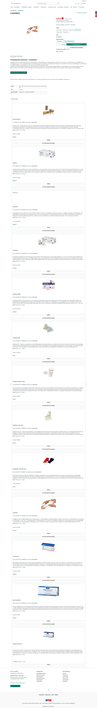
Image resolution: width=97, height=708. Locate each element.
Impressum (41, 694)
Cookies (56, 694)
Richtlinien (65, 681)
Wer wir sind (65, 678)
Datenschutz (48, 694)
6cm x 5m (65, 30)
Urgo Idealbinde (17, 600)
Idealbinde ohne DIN (18, 425)
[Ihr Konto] (78, 3)
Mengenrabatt (40, 679)
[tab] (13, 56)
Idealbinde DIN (16, 337)
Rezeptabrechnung (41, 678)
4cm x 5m (59, 30)
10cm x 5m (77, 30)
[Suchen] (58, 3)
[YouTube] (96, 16)
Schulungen (65, 675)
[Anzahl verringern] (57, 44)
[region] (32, 29)
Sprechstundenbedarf (69, 41)
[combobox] (47, 3)
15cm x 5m (65, 32)
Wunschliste (39, 681)
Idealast (15, 163)
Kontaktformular (21, 682)
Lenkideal (15, 512)
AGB (52, 694)
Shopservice (40, 671)
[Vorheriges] (10, 384)
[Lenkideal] (32, 29)
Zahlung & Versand (41, 675)
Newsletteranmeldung (41, 673)
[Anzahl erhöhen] (60, 44)
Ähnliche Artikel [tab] (14, 98)
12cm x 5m (59, 32)
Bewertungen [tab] (20, 56)
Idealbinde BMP (16, 294)
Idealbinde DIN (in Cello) (19, 381)
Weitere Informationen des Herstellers (18, 72)
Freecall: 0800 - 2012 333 (16, 675)
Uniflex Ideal (16, 556)
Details (48, 140)
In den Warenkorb (76, 44)
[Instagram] (96, 14)
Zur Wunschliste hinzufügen (76, 47)
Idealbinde (15, 206)
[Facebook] (96, 12)
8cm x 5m (71, 30)
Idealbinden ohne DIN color (19, 469)
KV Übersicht (65, 679)
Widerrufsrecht (40, 676)
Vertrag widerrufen (15, 686)
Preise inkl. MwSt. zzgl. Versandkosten (64, 21)
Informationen (66, 671)
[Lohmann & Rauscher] (82, 13)
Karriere (64, 673)
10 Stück (59, 36)
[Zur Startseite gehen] (16, 3)
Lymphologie (65, 676)
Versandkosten (45, 703)
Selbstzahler (59, 41)
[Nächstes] (86, 384)
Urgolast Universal (17, 643)
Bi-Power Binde (16, 119)
